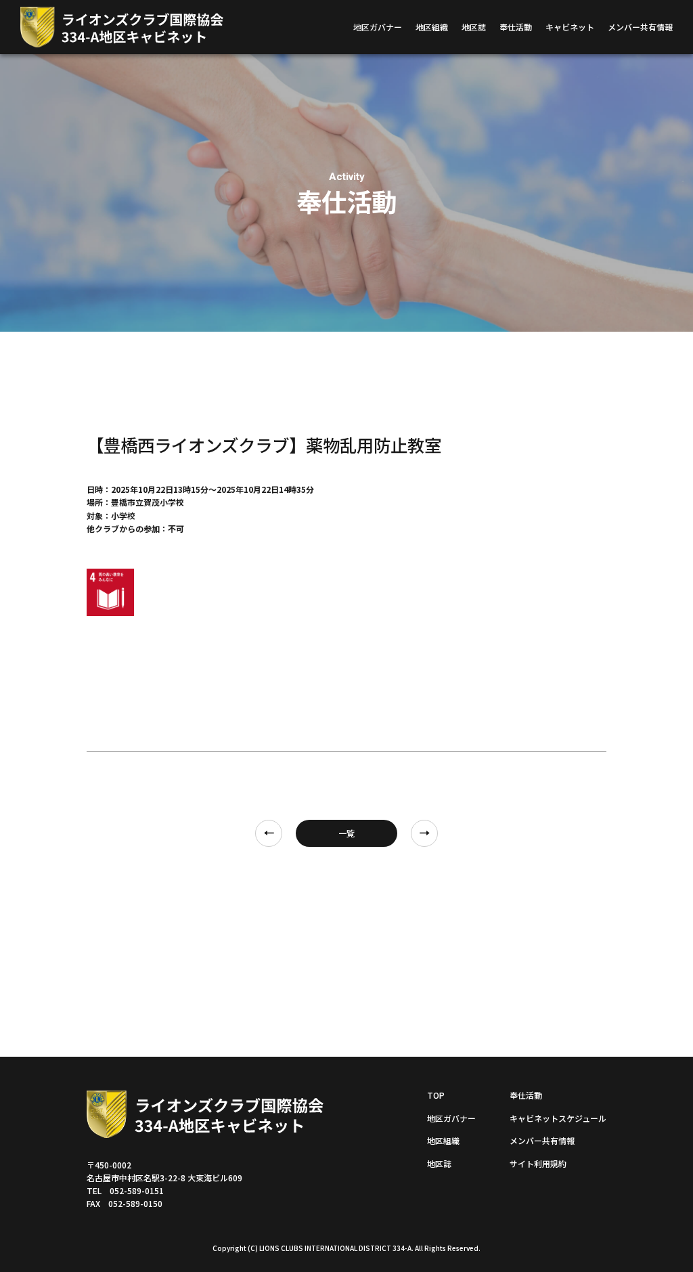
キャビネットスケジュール (558, 1118)
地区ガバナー (377, 26)
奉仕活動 (515, 26)
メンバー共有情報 (640, 26)
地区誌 (474, 26)
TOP (436, 1095)
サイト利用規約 (538, 1163)
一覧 (346, 833)
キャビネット (569, 26)
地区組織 (432, 26)
